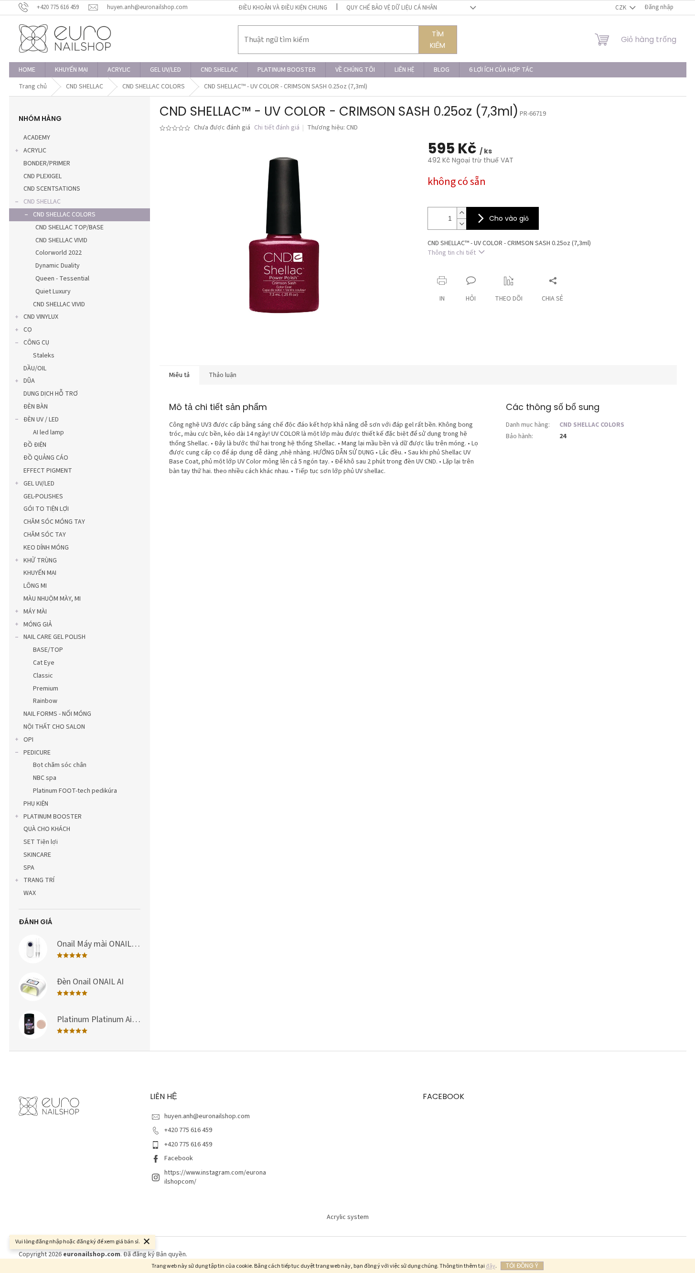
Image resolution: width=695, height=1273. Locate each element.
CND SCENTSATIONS (51, 189)
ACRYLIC (34, 150)
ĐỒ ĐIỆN (34, 445)
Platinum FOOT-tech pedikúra (75, 791)
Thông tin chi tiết (452, 253)
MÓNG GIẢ (37, 624)
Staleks (43, 355)
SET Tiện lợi (40, 842)
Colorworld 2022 (58, 253)
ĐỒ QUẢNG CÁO (45, 458)
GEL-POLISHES (43, 496)
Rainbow (45, 701)
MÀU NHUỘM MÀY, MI (52, 599)
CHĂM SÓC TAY (44, 534)
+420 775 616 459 (188, 1130)
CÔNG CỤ (36, 342)
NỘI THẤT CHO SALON (54, 727)
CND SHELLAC (42, 201)
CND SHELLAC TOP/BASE (69, 227)
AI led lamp (48, 432)
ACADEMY (36, 137)
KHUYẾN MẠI (39, 573)
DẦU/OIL (34, 368)
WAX (29, 893)
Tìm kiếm (437, 39)
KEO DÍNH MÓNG (46, 547)
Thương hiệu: (332, 127)
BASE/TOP (48, 650)
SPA (28, 868)
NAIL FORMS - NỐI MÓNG (57, 714)
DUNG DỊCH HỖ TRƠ (50, 394)
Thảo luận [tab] (222, 375)
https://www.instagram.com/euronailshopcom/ (215, 1177)
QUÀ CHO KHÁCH (46, 829)
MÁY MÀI (35, 611)
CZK (621, 7)
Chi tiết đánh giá (276, 127)
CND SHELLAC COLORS (64, 214)
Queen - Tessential (62, 278)
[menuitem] (27, 69)
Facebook (178, 1158)
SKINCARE (37, 855)
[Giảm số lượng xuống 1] (461, 223)
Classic (43, 675)
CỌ (27, 329)
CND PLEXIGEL (42, 176)
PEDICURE (37, 752)
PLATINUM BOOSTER (52, 816)
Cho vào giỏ (509, 218)
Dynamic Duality (57, 265)
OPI (28, 739)
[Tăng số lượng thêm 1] (461, 212)
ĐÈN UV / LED (41, 419)
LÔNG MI (35, 586)
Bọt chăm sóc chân (59, 765)
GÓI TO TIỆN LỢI (46, 509)
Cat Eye (43, 663)
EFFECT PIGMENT (47, 470)
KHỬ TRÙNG (40, 560)
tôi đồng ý (522, 1266)
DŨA (29, 381)
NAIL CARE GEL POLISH (54, 637)
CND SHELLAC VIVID (61, 240)
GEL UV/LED (38, 483)
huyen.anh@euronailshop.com (207, 1116)
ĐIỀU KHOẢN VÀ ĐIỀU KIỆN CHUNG (282, 7)
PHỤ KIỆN (35, 804)
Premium (45, 688)
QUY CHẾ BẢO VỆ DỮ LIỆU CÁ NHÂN (391, 7)
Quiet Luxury (53, 291)
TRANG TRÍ (38, 880)
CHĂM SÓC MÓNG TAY (54, 522)
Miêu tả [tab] (179, 375)
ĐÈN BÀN (35, 406)
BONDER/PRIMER (46, 163)
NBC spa (44, 778)
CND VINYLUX (40, 317)
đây (490, 1266)
